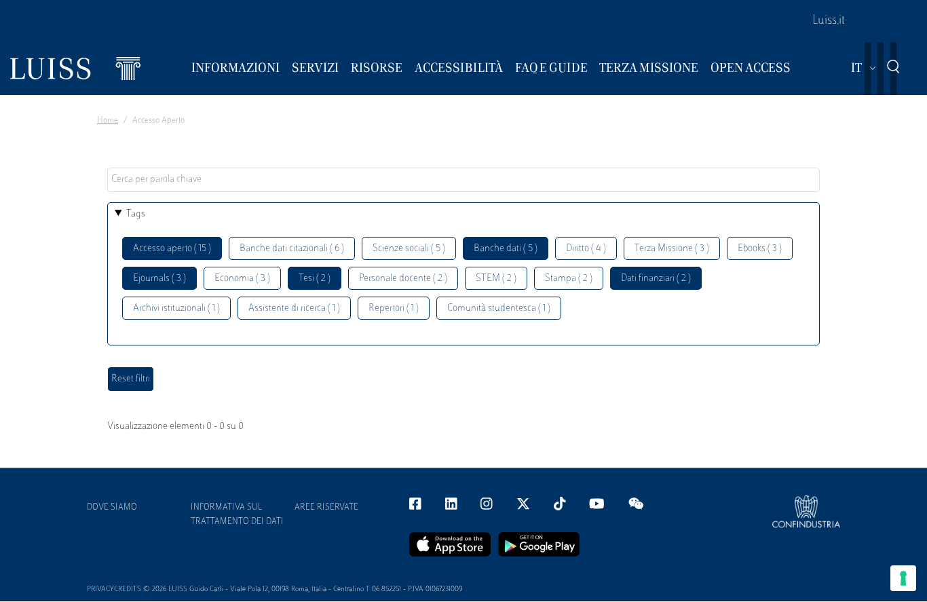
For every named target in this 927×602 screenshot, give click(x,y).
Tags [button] (135, 214)
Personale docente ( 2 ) (403, 279)
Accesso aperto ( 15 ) (172, 249)
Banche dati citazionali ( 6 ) (292, 249)
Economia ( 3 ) (242, 279)
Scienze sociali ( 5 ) (409, 249)
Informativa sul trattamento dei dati (237, 515)
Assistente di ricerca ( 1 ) (294, 308)
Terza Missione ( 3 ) (672, 249)
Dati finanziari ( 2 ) (656, 279)
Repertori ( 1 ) (393, 308)
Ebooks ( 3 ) (760, 249)
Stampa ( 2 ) (568, 279)
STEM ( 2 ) (496, 279)
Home (107, 121)
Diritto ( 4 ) (586, 249)
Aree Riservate (326, 508)
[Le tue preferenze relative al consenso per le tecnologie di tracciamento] (903, 578)
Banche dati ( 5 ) (505, 249)
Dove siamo (112, 508)
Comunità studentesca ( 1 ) (498, 308)
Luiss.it (828, 21)
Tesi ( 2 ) (314, 279)
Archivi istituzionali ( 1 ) (176, 308)
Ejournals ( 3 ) (159, 279)
